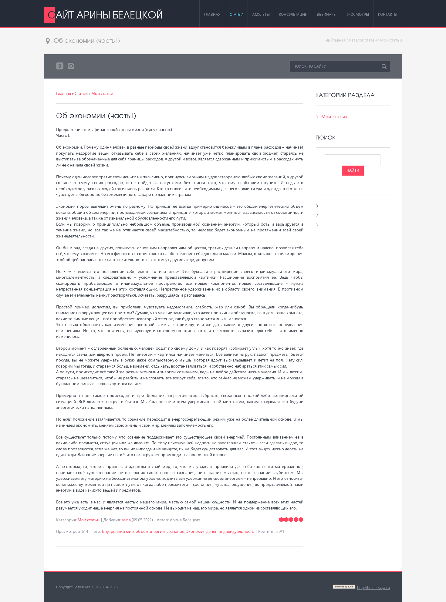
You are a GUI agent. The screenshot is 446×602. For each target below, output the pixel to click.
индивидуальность (236, 531)
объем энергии (150, 531)
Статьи (81, 93)
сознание (175, 531)
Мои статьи (391, 40)
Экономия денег (201, 531)
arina (126, 520)
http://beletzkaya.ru (373, 587)
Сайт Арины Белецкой (105, 14)
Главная (338, 40)
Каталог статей (363, 40)
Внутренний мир (118, 531)
